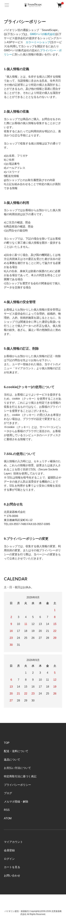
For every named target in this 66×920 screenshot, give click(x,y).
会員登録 (9, 850)
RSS (7, 809)
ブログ (8, 793)
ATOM (8, 818)
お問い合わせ (12, 875)
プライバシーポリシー (17, 784)
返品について (12, 759)
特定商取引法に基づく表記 (20, 776)
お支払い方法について (17, 767)
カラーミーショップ (38, 42)
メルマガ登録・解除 (16, 801)
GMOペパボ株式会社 (42, 34)
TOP (6, 742)
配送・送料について (16, 751)
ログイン (9, 858)
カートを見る (12, 867)
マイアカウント (13, 841)
